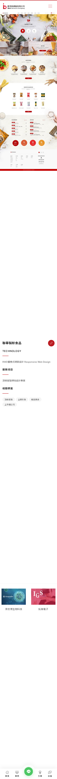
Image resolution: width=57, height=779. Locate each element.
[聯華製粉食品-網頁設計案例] (51, 343)
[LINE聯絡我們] (28, 771)
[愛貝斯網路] (14, 6)
